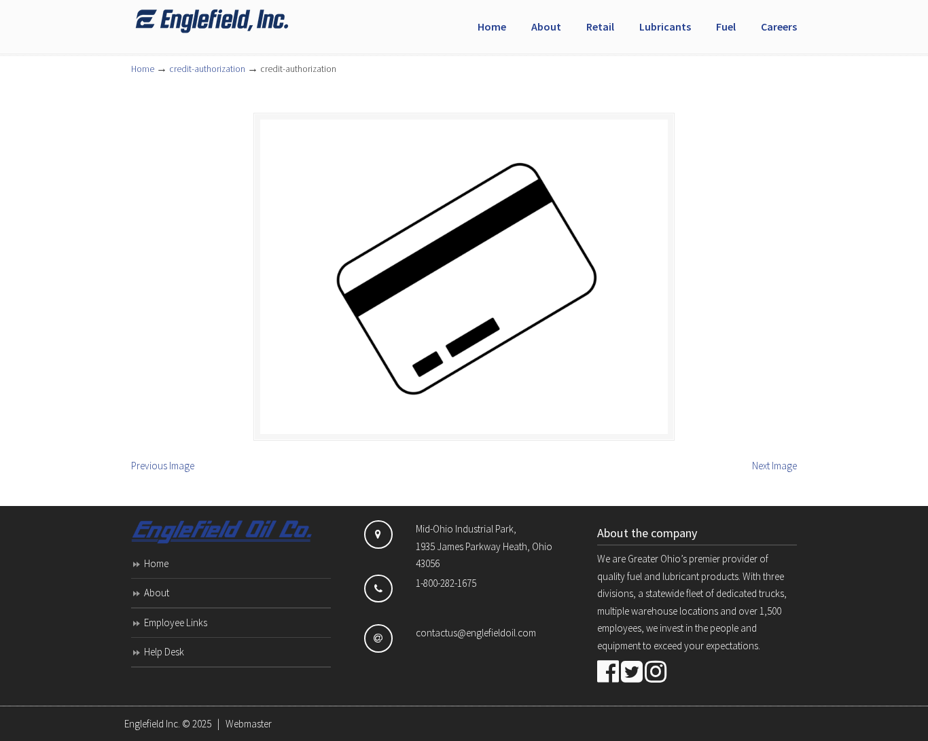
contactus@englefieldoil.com (476, 632)
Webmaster (249, 723)
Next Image (774, 465)
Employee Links (175, 622)
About (156, 592)
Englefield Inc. (152, 723)
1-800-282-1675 (446, 583)
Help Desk (164, 651)
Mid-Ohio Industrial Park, (466, 528)
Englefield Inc (233, 21)
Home (142, 69)
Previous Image (162, 465)
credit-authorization (207, 69)
